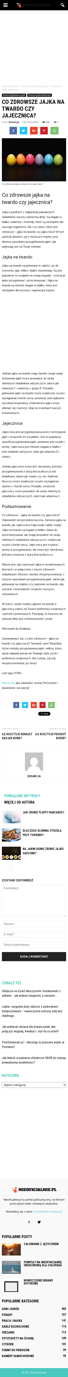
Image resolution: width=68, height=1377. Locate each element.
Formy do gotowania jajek (14, 95)
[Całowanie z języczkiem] (11, 1249)
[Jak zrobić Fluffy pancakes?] (11, 816)
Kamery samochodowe (18, 1356)
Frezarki (8, 1332)
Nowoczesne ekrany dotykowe (38, 1282)
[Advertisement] (34, 46)
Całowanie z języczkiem (41, 1244)
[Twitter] (39, 1222)
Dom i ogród (10, 1309)
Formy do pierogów (15, 1350)
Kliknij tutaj (8, 683)
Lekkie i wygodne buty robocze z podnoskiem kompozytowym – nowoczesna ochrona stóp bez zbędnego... (32, 1011)
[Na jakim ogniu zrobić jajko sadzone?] (11, 853)
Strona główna (9, 86)
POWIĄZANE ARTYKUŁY (22, 796)
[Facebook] (29, 1222)
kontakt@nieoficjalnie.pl (47, 1211)
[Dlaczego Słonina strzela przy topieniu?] (11, 835)
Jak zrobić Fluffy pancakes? (43, 812)
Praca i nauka (12, 1321)
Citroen (7, 1344)
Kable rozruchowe (15, 1326)
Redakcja (14, 122)
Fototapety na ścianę (18, 1338)
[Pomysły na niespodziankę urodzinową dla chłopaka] (11, 1267)
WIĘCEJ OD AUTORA (19, 802)
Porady (7, 1315)
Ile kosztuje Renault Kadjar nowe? (17, 736)
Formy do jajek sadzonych (39, 95)
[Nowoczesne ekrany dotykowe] (11, 1285)
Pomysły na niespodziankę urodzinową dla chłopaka (43, 1263)
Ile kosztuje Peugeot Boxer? (50, 736)
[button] (62, 5)
